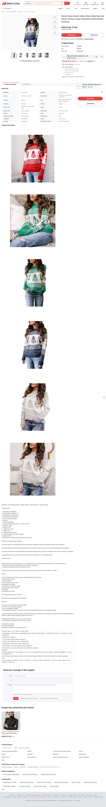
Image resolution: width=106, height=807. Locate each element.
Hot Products (12, 795)
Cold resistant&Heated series (60, 757)
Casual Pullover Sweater (9, 786)
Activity (80, 751)
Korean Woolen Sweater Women (11, 774)
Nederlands (56, 797)
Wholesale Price (55, 795)
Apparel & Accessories (11, 11)
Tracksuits (30, 754)
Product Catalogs (25, 748)
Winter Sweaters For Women (30, 774)
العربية (61, 797)
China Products (20, 795)
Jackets (29, 751)
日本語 (71, 797)
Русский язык (38, 797)
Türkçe (85, 797)
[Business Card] (102, 91)
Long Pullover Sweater (24, 786)
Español (19, 797)
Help (75, 8)
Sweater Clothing (76, 782)
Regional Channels (72, 795)
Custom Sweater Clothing (90, 782)
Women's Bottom (31, 757)
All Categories (7, 8)
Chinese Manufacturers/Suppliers (33, 795)
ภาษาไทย (80, 797)
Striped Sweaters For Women (48, 774)
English (14, 797)
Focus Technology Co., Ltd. (42, 800)
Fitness (3, 754)
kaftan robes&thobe (84, 757)
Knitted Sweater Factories (9, 782)
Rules (103, 8)
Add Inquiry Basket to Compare (30, 61)
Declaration (70, 800)
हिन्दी (75, 797)
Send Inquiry (71, 35)
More (3, 789)
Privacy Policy (77, 800)
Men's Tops (56, 754)
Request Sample (89, 39)
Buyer (67, 8)
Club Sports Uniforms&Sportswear (62, 751)
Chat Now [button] (95, 35)
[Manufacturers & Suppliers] (11, 3)
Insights (95, 795)
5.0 (84, 87)
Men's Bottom (82, 754)
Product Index (82, 795)
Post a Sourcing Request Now (49, 698)
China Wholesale (46, 795)
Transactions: (87, 61)
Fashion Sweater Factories (26, 782)
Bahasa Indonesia (99, 797)
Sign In (64, 76)
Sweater (19, 11)
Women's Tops (5, 757)
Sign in (102, 4)
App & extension (85, 8)
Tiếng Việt (91, 797)
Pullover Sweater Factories (61, 782)
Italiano (44, 797)
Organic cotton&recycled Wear (9, 751)
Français (31, 797)
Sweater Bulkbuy (54, 786)
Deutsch (50, 797)
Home (3, 11)
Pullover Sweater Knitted (40, 786)
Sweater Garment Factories (44, 782)
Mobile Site (88, 795)
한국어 (66, 797)
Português (25, 797)
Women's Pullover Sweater (29, 11)
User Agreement (62, 800)
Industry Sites (64, 795)
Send (16, 698)
